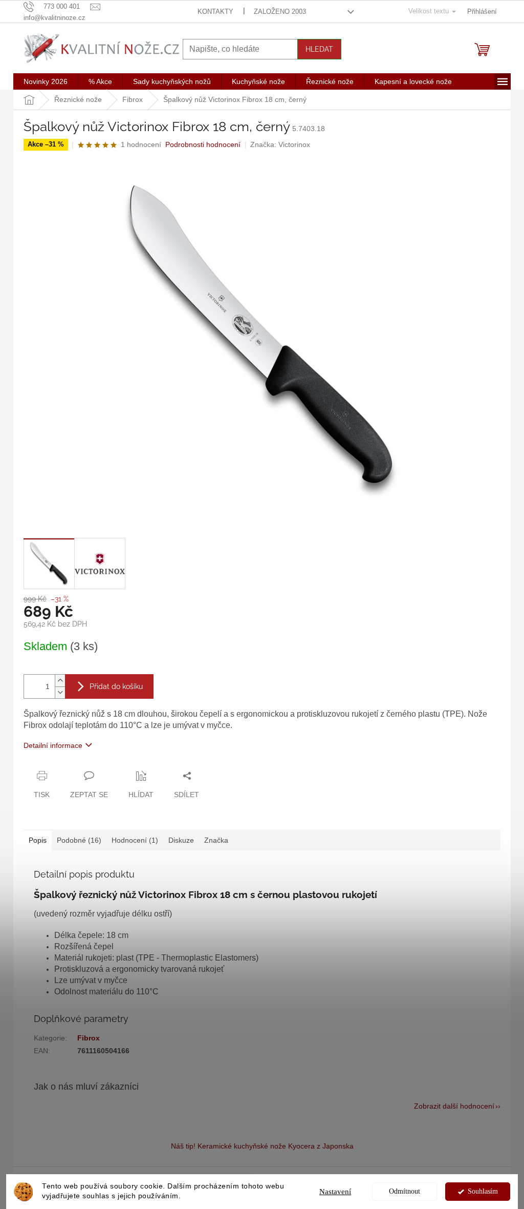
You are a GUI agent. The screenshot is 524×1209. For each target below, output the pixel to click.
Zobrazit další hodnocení (454, 1106)
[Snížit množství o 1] (60, 692)
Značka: (280, 144)
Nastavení (335, 1191)
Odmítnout (404, 1191)
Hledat (319, 49)
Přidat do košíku (116, 686)
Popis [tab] (38, 840)
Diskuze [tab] (181, 840)
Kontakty (215, 11)
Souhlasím (483, 1191)
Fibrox (88, 1038)
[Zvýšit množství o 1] (60, 680)
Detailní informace (53, 745)
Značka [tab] (216, 840)
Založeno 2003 (280, 11)
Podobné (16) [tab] (79, 840)
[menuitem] (45, 81)
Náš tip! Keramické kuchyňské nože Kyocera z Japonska (262, 1146)
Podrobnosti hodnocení (203, 144)
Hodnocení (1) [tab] (135, 840)
